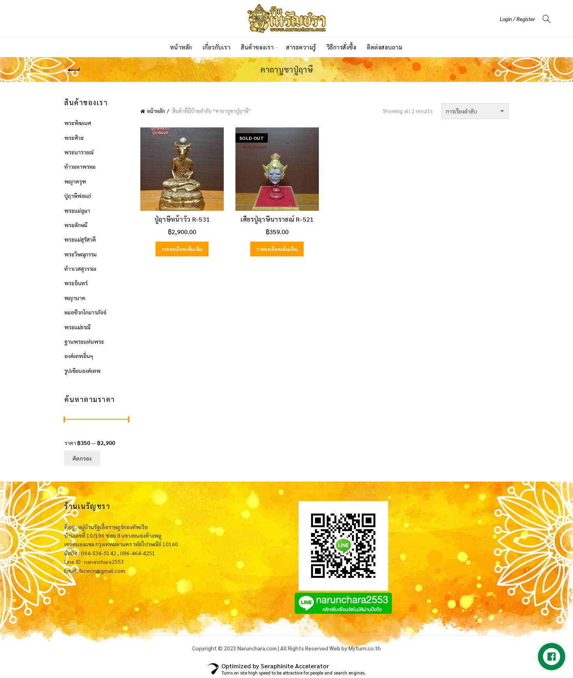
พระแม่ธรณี (77, 326)
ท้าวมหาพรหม (80, 166)
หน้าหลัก (181, 47)
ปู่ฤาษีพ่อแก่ (77, 195)
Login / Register (517, 19)
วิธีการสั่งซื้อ (342, 47)
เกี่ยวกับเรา (217, 47)
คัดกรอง (82, 458)
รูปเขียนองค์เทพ (82, 370)
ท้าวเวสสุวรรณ (80, 268)
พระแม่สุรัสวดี (80, 239)
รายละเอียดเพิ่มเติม (182, 249)
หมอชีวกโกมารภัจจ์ (85, 312)
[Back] (74, 70)
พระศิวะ (74, 137)
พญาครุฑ (75, 181)
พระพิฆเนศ (77, 122)
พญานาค (74, 297)
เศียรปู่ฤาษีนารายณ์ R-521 (277, 219)
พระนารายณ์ (79, 151)
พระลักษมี (75, 224)
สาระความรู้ (301, 47)
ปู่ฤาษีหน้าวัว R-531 (182, 219)
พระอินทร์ (76, 282)
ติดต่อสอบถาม (384, 47)
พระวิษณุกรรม (80, 254)
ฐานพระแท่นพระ (84, 341)
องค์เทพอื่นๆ (78, 355)
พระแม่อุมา (77, 210)
